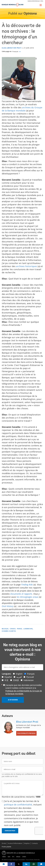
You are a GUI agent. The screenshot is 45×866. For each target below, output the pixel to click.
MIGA (18, 857)
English (19, 673)
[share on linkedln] (26, 864)
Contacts (35, 843)
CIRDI (24, 857)
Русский (30, 677)
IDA (9, 857)
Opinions (30, 13)
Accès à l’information (15, 843)
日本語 (16, 680)
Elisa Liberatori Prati (11, 48)
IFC (13, 857)
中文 (6, 680)
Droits (4, 843)
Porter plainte (6, 847)
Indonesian (29, 680)
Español (8, 677)
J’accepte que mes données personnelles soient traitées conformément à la (23, 689)
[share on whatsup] (34, 864)
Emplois (27, 843)
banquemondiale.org (35, 1)
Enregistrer (10, 831)
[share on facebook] (11, 864)
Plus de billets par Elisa (26, 733)
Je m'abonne (13, 700)
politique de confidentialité (18, 804)
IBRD (4, 857)
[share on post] (19, 864)
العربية (19, 677)
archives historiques (26, 266)
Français (15, 51)
